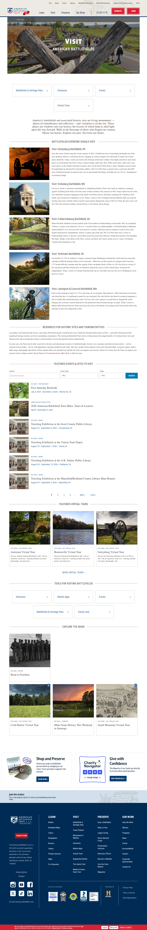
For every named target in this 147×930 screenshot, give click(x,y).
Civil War (14, 548)
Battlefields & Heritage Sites (78, 823)
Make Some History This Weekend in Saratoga (73, 726)
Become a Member (105, 859)
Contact (21, 876)
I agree (104, 928)
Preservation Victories (102, 847)
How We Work (127, 822)
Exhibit (40, 420)
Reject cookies (125, 928)
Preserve (65, 12)
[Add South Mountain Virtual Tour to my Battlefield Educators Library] (135, 685)
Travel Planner (78, 830)
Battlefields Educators (86, 3)
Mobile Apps (77, 848)
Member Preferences (103, 3)
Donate (118, 11)
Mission (125, 827)
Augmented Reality (80, 859)
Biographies (52, 838)
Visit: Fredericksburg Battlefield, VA (71, 219)
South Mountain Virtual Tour (114, 725)
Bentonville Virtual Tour (67, 552)
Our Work (80, 12)
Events (64, 3)
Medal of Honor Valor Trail (80, 870)
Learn (41, 12)
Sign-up (72, 3)
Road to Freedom (20, 674)
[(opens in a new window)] (13, 884)
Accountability (127, 848)
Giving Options (21, 872)
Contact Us (126, 867)
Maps (50, 859)
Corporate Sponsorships (127, 860)
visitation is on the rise (94, 123)
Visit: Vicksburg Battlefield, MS (68, 184)
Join (133, 11)
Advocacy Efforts (104, 853)
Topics (50, 833)
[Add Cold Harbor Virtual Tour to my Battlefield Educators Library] (48, 685)
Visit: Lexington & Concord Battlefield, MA (74, 288)
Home (19, 10)
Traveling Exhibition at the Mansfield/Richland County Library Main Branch (73, 478)
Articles (51, 843)
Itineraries (77, 843)
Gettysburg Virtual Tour (111, 552)
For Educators (53, 864)
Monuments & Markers (78, 836)
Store (138, 3)
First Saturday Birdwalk (44, 388)
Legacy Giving (105, 833)
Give (50, 3)
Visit (53, 12)
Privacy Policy (128, 888)
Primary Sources (54, 854)
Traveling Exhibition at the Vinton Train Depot (56, 442)
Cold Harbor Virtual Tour (25, 725)
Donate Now (21, 836)
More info (113, 928)
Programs (126, 833)
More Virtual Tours (72, 572)
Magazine (101, 872)
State (102, 371)
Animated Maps (54, 827)
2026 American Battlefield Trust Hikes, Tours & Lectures (62, 406)
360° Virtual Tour (25, 548)
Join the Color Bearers (103, 865)
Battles (51, 822)
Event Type (64, 371)
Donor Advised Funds (103, 839)
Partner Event (43, 384)
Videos (51, 848)
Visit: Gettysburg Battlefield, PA (68, 149)
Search (100, 12)
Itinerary (65, 721)
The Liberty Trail (80, 864)
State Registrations (129, 898)
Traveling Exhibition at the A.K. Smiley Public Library (61, 460)
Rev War (34, 384)
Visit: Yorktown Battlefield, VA (68, 253)
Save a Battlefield (104, 822)
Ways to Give (102, 827)
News (57, 3)
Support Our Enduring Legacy (123, 3)
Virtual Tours (78, 853)
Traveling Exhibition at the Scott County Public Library (61, 424)
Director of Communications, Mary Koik (54, 353)
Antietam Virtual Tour (23, 552)
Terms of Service (129, 893)
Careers (125, 854)
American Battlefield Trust (41, 402)
